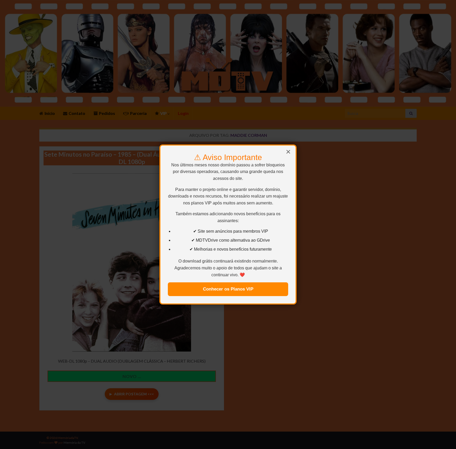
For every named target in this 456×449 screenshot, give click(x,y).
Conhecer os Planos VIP (228, 289)
